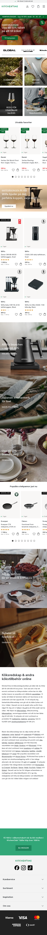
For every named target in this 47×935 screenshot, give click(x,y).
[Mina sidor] (27, 6)
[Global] (9, 50)
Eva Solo (32, 767)
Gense (20, 767)
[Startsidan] (10, 6)
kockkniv (5, 737)
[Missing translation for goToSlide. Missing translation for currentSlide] (13, 177)
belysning (25, 751)
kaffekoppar (19, 743)
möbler (37, 748)
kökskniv (37, 734)
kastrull (17, 734)
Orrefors (22, 745)
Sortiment (8, 888)
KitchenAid (39, 765)
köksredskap (21, 711)
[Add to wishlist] (13, 169)
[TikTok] (30, 867)
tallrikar (4, 743)
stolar (14, 754)
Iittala (16, 745)
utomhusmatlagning (19, 722)
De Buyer (14, 767)
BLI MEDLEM (23, 848)
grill (25, 762)
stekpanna (5, 734)
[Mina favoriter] (33, 6)
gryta (12, 734)
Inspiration (8, 897)
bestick (11, 743)
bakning (24, 719)
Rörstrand (32, 745)
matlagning (16, 719)
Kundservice (9, 879)
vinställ (38, 751)
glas (40, 740)
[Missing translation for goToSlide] (16, 177)
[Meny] (44, 6)
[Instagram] (23, 867)
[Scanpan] (28, 50)
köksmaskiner (7, 713)
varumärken (36, 694)
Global (4, 770)
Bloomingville (7, 756)
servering (31, 719)
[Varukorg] (38, 6)
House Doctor (21, 756)
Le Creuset (6, 767)
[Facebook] (17, 867)
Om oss (6, 905)
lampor (18, 751)
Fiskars (38, 767)
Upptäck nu (9, 206)
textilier (32, 751)
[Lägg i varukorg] (17, 169)
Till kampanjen (10, 38)
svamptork (27, 734)
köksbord (5, 754)
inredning (27, 748)
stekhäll (33, 762)
